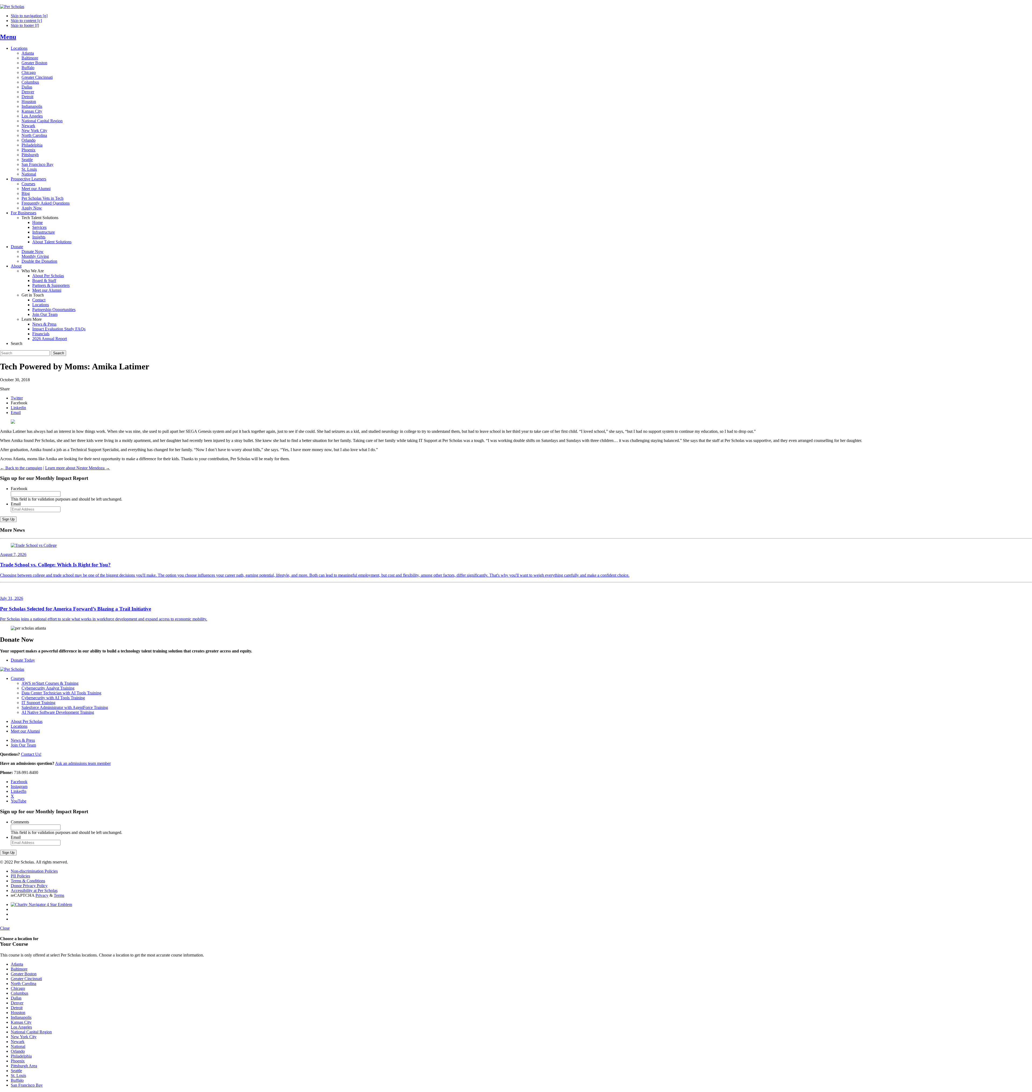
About (16, 266)
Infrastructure (43, 232)
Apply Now (32, 208)
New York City (34, 130)
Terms (59, 895)
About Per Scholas (48, 275)
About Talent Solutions (51, 242)
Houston (29, 101)
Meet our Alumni (36, 188)
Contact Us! (31, 754)
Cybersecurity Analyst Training (48, 688)
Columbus (30, 82)
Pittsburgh (30, 154)
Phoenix (28, 150)
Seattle (27, 159)
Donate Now (33, 251)
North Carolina (34, 135)
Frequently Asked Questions (46, 203)
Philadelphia (32, 145)
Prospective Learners (28, 179)
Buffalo (28, 67)
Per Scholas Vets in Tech (42, 198)
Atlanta (28, 53)
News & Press (44, 324)
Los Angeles (32, 116)
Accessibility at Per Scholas (34, 890)
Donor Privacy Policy (29, 885)
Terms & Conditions (28, 881)
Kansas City (32, 111)
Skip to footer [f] (25, 25)
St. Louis (29, 169)
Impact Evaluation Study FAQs (58, 329)
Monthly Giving (35, 256)
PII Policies (20, 876)
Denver (28, 92)
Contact (38, 300)
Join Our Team (45, 314)
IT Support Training (38, 702)
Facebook (19, 488)
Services (39, 227)
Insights (38, 237)
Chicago (29, 72)
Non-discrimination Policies (34, 871)
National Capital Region (42, 121)
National (29, 174)
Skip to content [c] (26, 20)
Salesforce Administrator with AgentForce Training (65, 707)
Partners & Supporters (51, 285)
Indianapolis (32, 106)
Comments (20, 822)
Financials (40, 333)
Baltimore (30, 58)
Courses (28, 183)
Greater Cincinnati (37, 77)
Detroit (27, 96)
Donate (17, 246)
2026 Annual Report (49, 338)
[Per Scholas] (12, 6)
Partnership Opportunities (54, 309)
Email (16, 504)
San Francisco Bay (37, 164)
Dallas (27, 87)
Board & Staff (44, 280)
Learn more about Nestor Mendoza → (77, 468)
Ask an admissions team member (83, 763)
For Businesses (23, 212)
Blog (26, 193)
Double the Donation (39, 261)
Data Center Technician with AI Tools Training (61, 693)
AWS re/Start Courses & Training (50, 683)
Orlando (28, 140)
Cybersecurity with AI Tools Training (53, 697)
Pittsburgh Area (24, 1066)
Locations (19, 48)
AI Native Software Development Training (58, 712)
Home (37, 222)
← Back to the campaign (21, 468)
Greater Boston (34, 62)
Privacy (41, 895)
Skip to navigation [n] (29, 15)
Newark (28, 125)
